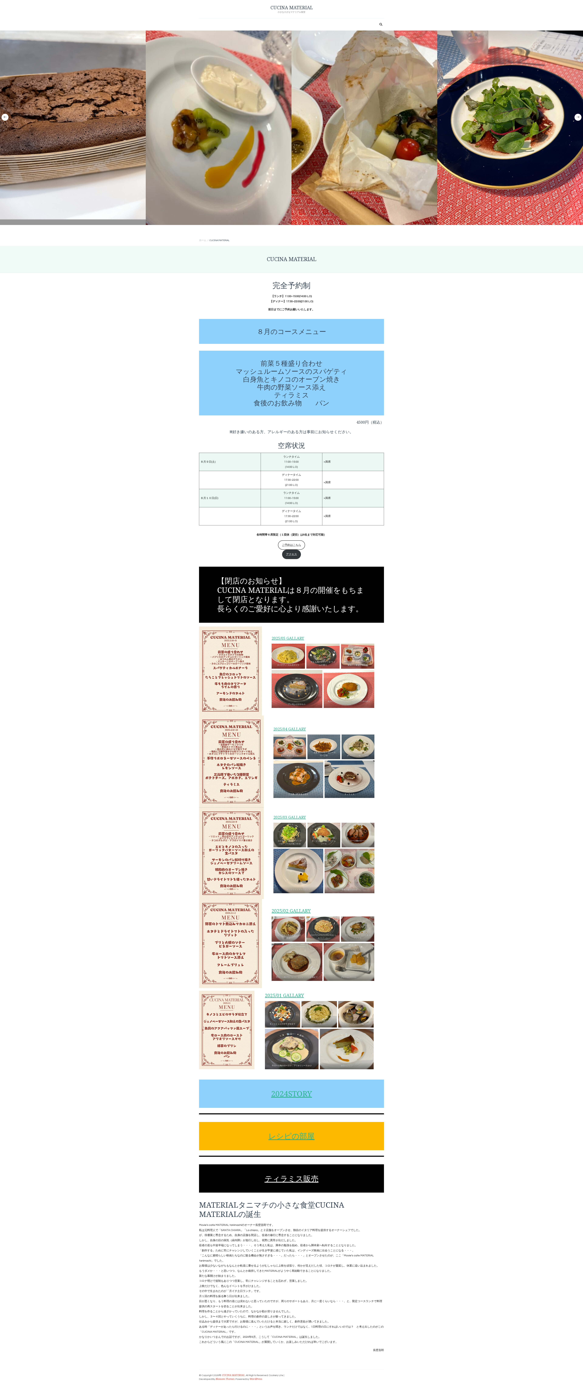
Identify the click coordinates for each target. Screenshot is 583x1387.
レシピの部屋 (291, 1136)
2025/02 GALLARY (291, 911)
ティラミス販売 (292, 1178)
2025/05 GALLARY (288, 638)
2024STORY (291, 1093)
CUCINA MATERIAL (291, 7)
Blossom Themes (225, 1379)
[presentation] (5, 117)
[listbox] (291, 134)
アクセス (291, 554)
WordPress (256, 1379)
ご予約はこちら (291, 545)
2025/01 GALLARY (284, 995)
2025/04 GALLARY (289, 728)
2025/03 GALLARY (289, 817)
